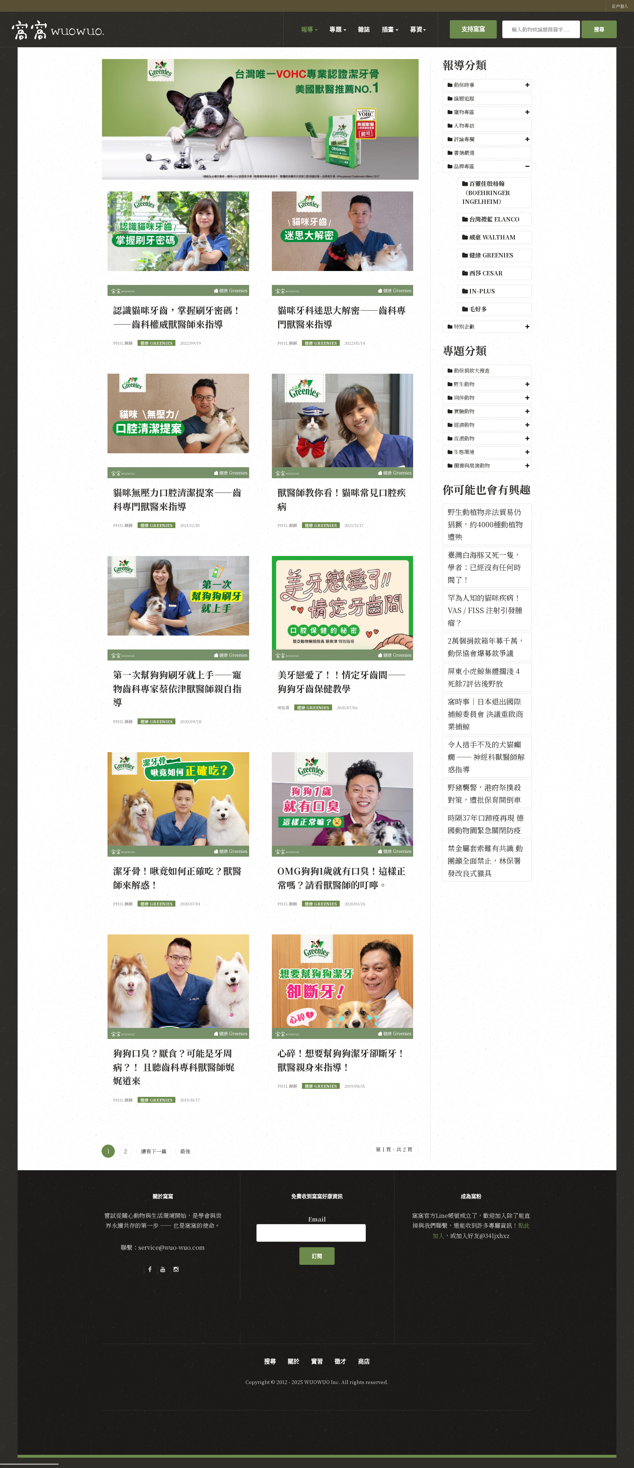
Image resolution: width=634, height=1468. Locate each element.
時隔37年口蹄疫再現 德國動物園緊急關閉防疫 (486, 823)
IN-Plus (481, 291)
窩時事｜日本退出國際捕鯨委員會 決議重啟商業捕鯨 (485, 714)
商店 (364, 1361)
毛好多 (477, 309)
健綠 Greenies (490, 255)
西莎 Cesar (485, 273)
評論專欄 (464, 139)
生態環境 (464, 451)
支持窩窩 (473, 29)
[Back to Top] (610, 1444)
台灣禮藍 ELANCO (494, 219)
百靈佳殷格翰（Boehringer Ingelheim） (486, 192)
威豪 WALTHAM (491, 237)
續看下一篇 (154, 1151)
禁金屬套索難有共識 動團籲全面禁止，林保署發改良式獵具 (485, 860)
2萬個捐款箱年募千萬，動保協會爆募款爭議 (486, 646)
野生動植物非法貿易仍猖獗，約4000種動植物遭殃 (485, 524)
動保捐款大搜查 (471, 370)
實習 (317, 1361)
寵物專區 (464, 112)
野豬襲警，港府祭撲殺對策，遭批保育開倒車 (484, 793)
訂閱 (317, 1256)
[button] (487, 85)
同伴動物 (464, 397)
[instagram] (176, 1269)
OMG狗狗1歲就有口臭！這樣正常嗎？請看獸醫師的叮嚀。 (341, 877)
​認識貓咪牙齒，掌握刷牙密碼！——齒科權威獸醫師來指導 (177, 316)
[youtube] (163, 1269)
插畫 (388, 29)
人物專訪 (463, 125)
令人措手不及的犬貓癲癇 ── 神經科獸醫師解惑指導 (486, 757)
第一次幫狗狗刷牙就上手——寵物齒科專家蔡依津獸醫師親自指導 (177, 688)
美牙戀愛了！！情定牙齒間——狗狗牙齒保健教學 (341, 681)
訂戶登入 (620, 6)
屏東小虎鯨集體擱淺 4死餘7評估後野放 (484, 677)
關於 (293, 1361)
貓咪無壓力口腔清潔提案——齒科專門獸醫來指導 (177, 499)
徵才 (340, 1361)
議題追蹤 (463, 98)
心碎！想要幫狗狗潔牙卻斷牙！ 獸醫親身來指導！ (341, 1059)
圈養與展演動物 (472, 465)
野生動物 (464, 384)
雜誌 (364, 29)
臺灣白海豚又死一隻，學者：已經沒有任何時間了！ (484, 567)
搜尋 (599, 29)
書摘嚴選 (463, 152)
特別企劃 (464, 326)
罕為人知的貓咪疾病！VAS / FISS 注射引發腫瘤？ (485, 610)
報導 (307, 29)
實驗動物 (464, 411)
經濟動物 (464, 424)
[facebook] (150, 1269)
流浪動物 (464, 438)
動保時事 (464, 84)
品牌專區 (464, 166)
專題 (336, 29)
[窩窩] (58, 30)
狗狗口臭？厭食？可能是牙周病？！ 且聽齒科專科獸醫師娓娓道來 (173, 1066)
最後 (185, 1151)
